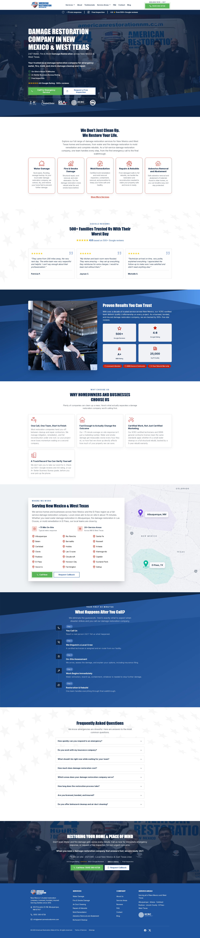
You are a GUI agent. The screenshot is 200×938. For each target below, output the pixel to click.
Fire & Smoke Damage (81, 900)
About (79, 5)
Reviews (119, 904)
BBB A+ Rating (113, 861)
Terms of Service (81, 930)
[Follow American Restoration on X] (150, 930)
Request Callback (67, 574)
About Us (119, 896)
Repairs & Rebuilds (80, 908)
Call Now (43, 574)
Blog (129, 5)
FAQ (114, 5)
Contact (121, 5)
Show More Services (100, 197)
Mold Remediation (80, 912)
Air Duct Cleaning (79, 904)
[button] (70, 5)
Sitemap (92, 930)
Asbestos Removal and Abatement (86, 916)
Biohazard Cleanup (80, 920)
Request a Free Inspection (81, 91)
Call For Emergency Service (46, 91)
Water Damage (78, 896)
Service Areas (121, 900)
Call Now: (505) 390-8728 (88, 867)
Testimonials (89, 5)
